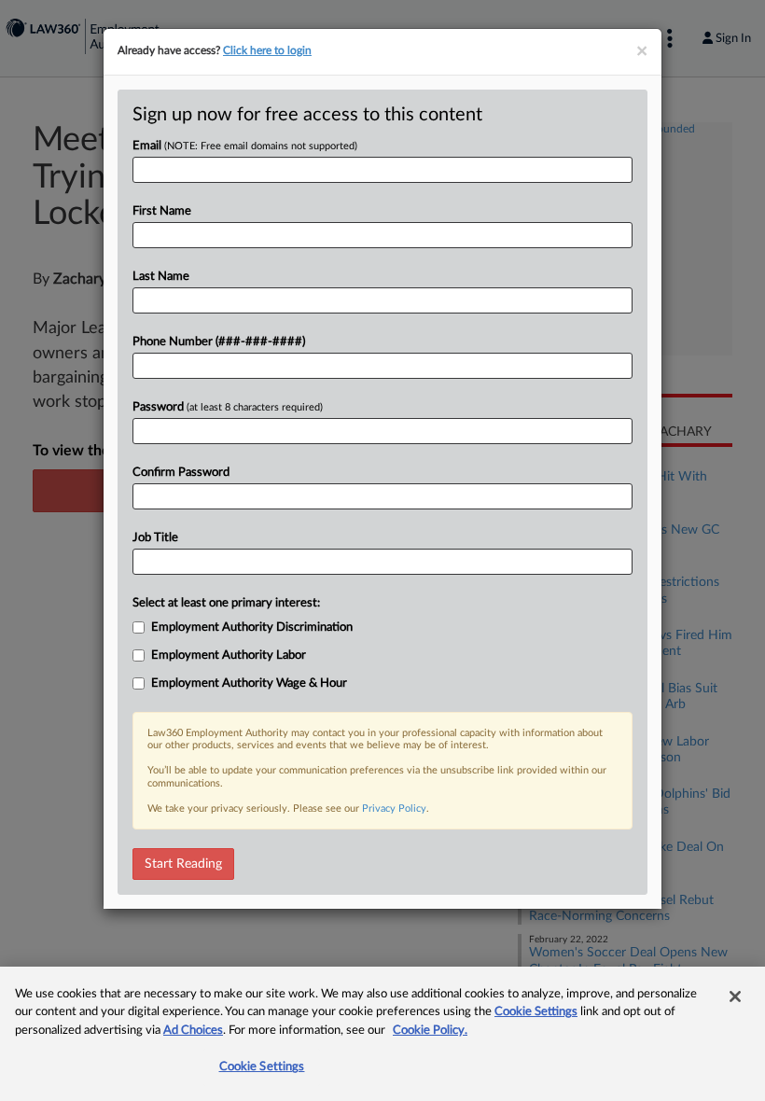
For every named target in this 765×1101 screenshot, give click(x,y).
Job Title (155, 538)
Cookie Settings (535, 1012)
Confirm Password (181, 473)
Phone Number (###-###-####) (218, 342)
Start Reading (183, 864)
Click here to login (267, 50)
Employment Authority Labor (228, 655)
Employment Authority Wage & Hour (249, 683)
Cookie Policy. (430, 1030)
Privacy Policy (394, 808)
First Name (161, 211)
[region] (382, 1034)
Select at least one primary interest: (226, 603)
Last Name (160, 277)
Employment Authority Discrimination (252, 627)
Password (227, 407)
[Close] (735, 996)
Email (244, 146)
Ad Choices (193, 1030)
